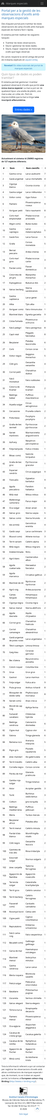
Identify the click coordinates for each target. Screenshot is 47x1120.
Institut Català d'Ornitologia (23, 1097)
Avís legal (23, 1114)
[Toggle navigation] (41, 3)
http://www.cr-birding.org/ (22, 1081)
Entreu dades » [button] (23, 109)
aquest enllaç (31, 59)
